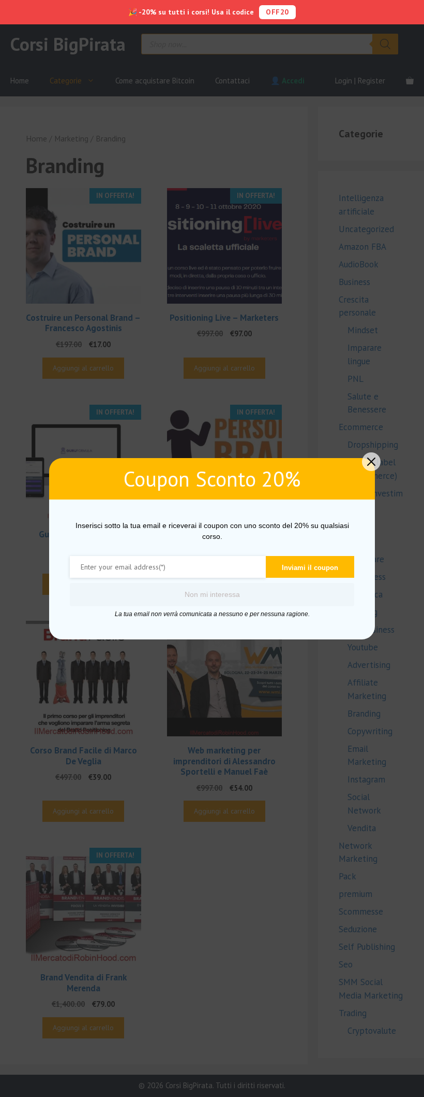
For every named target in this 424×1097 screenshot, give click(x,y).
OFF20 (277, 12)
